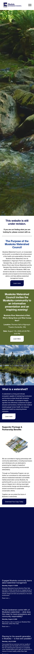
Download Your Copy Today (14, 502)
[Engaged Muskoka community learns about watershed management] (17, 576)
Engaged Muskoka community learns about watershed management (17, 581)
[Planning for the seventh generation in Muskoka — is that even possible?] (17, 632)
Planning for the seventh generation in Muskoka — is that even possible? (17, 637)
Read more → (6, 598)
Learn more (17, 283)
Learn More (17, 339)
